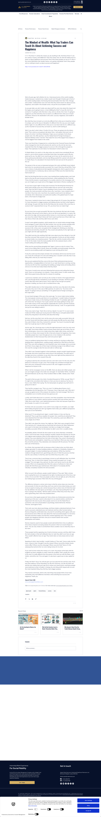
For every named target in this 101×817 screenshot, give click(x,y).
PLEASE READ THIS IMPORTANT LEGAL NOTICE (31, 795)
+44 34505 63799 (66, 780)
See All (81, 610)
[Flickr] (56, 2)
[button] (23, 14)
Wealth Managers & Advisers (58, 28)
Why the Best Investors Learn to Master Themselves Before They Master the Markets (49, 628)
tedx (55, 590)
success (49, 590)
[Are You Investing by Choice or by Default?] (28, 618)
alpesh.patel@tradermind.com (67, 776)
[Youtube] (47, 2)
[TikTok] (49, 2)
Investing (27, 594)
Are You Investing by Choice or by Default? (28, 628)
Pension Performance (30, 28)
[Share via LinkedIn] (32, 599)
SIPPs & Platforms (72, 28)
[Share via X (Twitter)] (29, 599)
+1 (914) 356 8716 (66, 779)
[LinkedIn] (44, 2)
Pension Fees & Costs (43, 28)
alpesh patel (28, 590)
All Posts (20, 28)
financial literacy (42, 590)
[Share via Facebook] (25, 599)
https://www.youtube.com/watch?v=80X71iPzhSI (37, 66)
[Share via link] (35, 599)
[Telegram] (52, 2)
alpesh (34, 590)
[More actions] (75, 38)
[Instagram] (54, 2)
